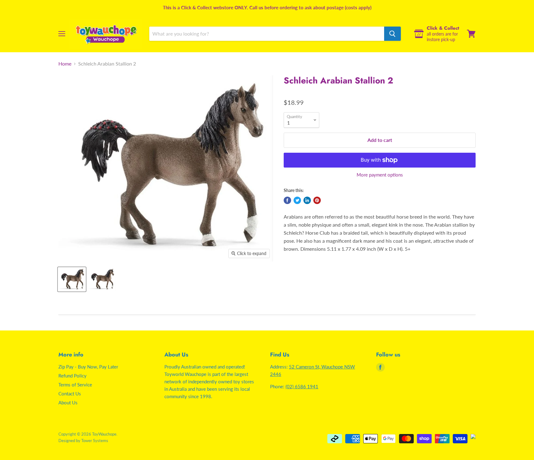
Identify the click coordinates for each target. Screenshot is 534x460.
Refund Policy (72, 375)
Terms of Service (75, 384)
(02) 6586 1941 (302, 386)
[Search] (392, 34)
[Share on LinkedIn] (307, 200)
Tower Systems (94, 440)
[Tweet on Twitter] (297, 200)
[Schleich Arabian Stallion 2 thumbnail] (72, 279)
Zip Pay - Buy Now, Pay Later (88, 366)
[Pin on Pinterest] (317, 200)
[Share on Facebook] (287, 200)
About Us (68, 402)
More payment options (380, 174)
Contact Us (69, 393)
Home (64, 63)
